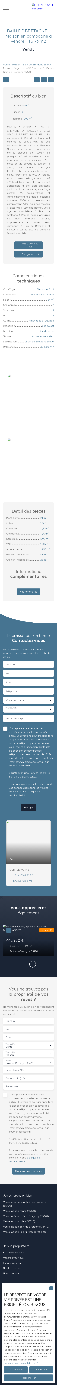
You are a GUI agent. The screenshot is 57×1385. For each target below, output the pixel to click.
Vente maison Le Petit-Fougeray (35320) (26, 1216)
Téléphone (11, 691)
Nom (8, 673)
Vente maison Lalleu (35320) (19, 1221)
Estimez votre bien (13, 1252)
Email (9, 682)
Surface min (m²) (15, 1078)
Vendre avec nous (13, 1257)
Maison (16, 64)
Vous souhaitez (11, 708)
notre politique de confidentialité (21, 1363)
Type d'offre (10, 1044)
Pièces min (12, 1086)
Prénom (10, 664)
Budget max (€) (15, 1070)
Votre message (14, 718)
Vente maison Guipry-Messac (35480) (24, 1231)
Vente (6, 64)
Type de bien (11, 1052)
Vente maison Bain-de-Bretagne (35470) (26, 1226)
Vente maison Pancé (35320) (19, 1210)
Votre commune (15, 700)
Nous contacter (11, 1273)
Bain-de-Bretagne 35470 (37, 64)
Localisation (10, 1060)
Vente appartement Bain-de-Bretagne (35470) (24, 1203)
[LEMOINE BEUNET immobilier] (42, 9)
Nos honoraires (12, 1268)
